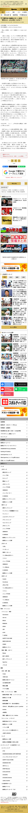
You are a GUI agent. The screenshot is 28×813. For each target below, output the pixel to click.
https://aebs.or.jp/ (5, 802)
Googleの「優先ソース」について (13, 177)
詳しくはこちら (6, 6)
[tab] (2, 12)
